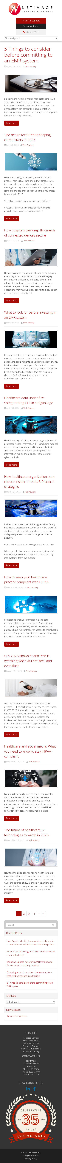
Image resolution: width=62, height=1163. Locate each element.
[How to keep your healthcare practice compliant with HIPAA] (31, 604)
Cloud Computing (31, 1051)
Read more (11, 123)
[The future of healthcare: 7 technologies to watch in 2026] (31, 856)
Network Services (31, 1040)
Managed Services (31, 1037)
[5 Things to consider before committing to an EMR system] (31, 82)
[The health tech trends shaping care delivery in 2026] (31, 161)
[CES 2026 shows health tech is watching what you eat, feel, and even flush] (31, 687)
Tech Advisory (30, 66)
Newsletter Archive (17, 1015)
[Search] (53, 925)
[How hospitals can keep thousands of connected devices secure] (31, 257)
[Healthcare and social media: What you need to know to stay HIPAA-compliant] (31, 778)
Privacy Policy (31, 1158)
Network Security (31, 1043)
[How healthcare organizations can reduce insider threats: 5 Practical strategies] (31, 508)
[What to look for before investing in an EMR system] (31, 339)
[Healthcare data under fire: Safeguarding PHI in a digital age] (31, 424)
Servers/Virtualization (31, 1048)
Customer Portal (31, 26)
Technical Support (31, 20)
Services (31, 1033)
